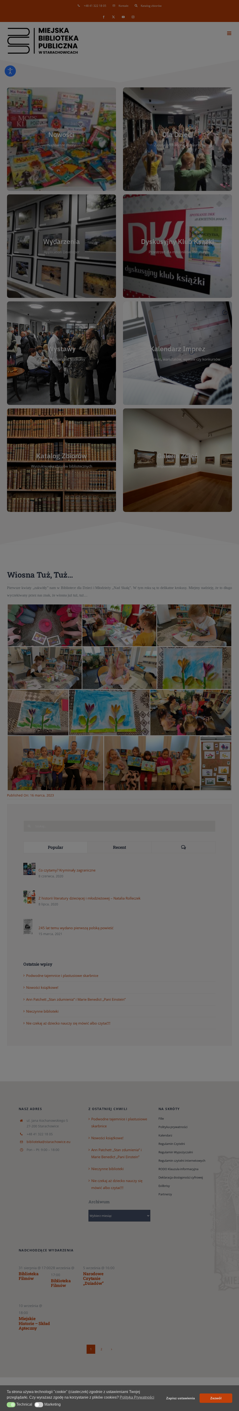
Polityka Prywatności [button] (137, 1397)
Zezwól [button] (215, 1398)
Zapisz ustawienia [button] (180, 1398)
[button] (11, 1404)
